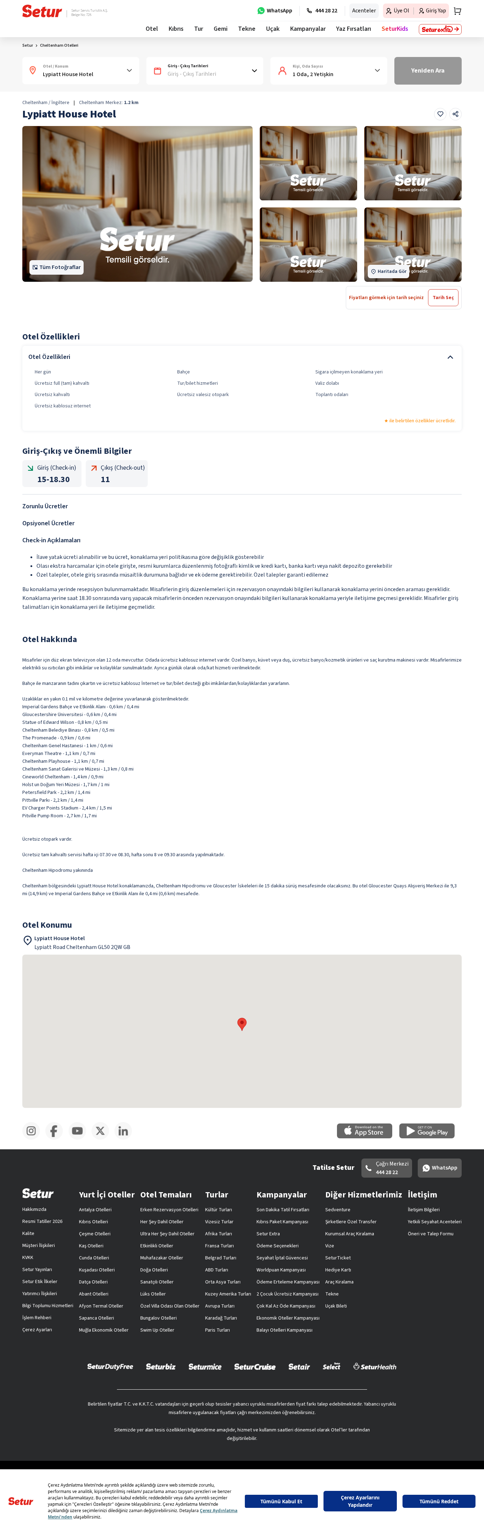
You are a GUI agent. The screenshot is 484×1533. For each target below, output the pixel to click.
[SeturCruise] (255, 1366)
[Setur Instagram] (33, 1138)
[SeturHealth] (374, 1366)
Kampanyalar (308, 28)
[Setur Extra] (440, 29)
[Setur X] (102, 1138)
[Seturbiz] (161, 1366)
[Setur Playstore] (430, 1136)
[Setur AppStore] (368, 1136)
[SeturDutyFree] (110, 1367)
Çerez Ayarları (37, 1329)
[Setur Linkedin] (125, 1138)
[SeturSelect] (332, 1366)
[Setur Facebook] (56, 1138)
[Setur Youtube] (79, 1138)
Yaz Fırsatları (353, 28)
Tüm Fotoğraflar (60, 267)
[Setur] (42, 11)
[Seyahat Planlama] (455, 11)
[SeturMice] (204, 1366)
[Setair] (299, 1366)
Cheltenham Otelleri (59, 45)
